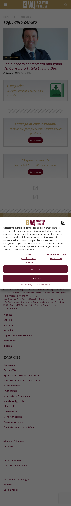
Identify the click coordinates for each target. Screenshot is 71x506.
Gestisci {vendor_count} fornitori (28, 258)
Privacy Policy (43, 284)
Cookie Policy (25, 284)
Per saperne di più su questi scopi (56, 256)
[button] (63, 222)
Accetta (35, 269)
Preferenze (35, 278)
